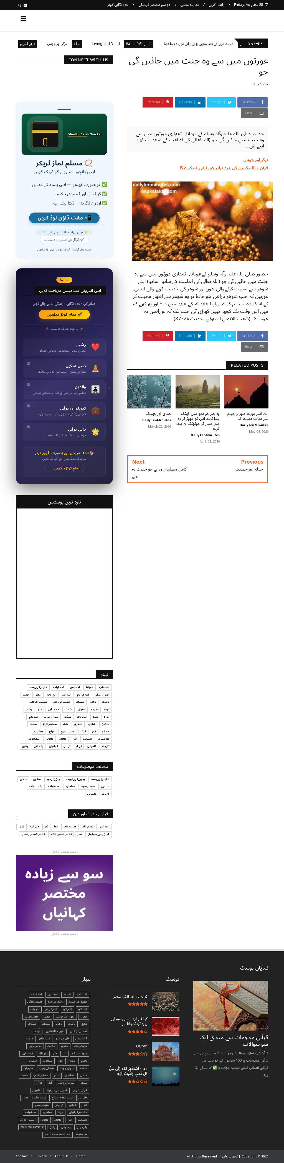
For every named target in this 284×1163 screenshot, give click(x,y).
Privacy (41, 1156)
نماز (74, 739)
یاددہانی (38, 746)
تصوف (80, 702)
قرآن (83, 731)
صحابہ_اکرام (50, 724)
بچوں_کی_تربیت (75, 779)
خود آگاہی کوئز (118, 5)
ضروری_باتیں (66, 1083)
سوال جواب (51, 717)
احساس (75, 687)
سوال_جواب (46, 1068)
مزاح (101, 43)
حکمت (68, 709)
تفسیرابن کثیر (61, 702)
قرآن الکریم (51, 43)
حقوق (81, 709)
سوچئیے (33, 717)
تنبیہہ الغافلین (38, 702)
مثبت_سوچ (67, 731)
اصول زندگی (102, 694)
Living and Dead (130, 44)
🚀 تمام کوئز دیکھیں (64, 314)
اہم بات (51, 694)
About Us (62, 1156)
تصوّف (31, 1024)
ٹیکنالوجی (34, 739)
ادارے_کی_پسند (38, 687)
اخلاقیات (58, 687)
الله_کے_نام (83, 694)
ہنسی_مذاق (27, 1120)
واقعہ (63, 739)
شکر (65, 724)
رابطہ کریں (216, 5)
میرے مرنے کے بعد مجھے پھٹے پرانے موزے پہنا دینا (223, 44)
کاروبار (105, 746)
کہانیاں (53, 746)
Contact (22, 1156)
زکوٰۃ (95, 717)
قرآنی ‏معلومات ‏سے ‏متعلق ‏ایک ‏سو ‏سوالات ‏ (233, 1041)
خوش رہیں (35, 1046)
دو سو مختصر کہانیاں (154, 5)
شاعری (78, 724)
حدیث (94, 709)
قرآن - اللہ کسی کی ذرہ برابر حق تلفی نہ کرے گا (224, 167)
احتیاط (89, 687)
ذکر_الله (34, 826)
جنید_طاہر (44, 1038)
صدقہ (105, 731)
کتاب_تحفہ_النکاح (61, 834)
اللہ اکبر (66, 694)
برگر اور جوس (81, 44)
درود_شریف (79, 1053)
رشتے (29, 709)
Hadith (81, 1134)
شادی (92, 724)
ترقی (93, 702)
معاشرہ (38, 731)
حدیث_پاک (259, 84)
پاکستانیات (35, 786)
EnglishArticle (32, 1127)
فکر (94, 731)
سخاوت (82, 717)
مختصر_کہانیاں (78, 1112)
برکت (26, 694)
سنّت (67, 717)
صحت (33, 724)
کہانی (67, 746)
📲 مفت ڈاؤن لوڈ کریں (64, 218)
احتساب (104, 687)
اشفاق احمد (55, 1001)
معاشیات (103, 739)
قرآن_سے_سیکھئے (98, 834)
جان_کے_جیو (53, 779)
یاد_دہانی (82, 1127)
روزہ (106, 717)
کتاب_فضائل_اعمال (33, 834)
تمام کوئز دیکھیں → (64, 468)
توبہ (106, 709)
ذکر (40, 709)
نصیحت (87, 739)
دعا (56, 826)
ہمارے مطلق (189, 5)
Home (81, 1156)
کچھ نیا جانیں (246, 20)
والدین (49, 739)
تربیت (105, 702)
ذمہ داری (53, 709)
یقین (25, 746)
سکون (105, 724)
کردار (79, 746)
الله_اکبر (104, 826)
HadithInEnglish (163, 43)
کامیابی (91, 746)
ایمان (38, 694)
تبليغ (84, 1024)
